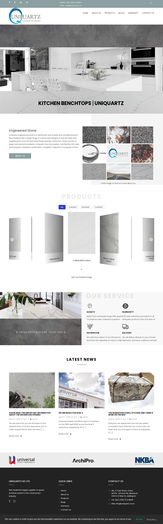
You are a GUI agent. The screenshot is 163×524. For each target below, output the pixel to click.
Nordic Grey (12, 256)
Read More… (152, 519)
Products (110, 13)
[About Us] (118, 155)
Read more (14, 436)
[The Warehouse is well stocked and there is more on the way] (131, 390)
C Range (98, 207)
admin (35, 419)
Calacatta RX (31, 258)
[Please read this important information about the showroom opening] (32, 390)
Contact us (148, 13)
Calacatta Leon (54, 259)
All (62, 207)
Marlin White (109, 259)
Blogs (121, 13)
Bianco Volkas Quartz (81, 262)
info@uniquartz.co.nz (73, 5)
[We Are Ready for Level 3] (82, 390)
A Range (72, 207)
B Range (85, 207)
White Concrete (151, 256)
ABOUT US (20, 156)
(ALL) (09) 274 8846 (73, 2)
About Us (96, 13)
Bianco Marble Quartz (131, 258)
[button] (12, 239)
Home (85, 13)
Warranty (133, 13)
